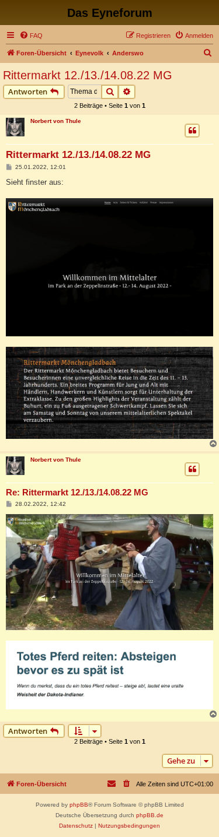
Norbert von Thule (55, 121)
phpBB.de (150, 815)
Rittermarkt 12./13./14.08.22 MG (87, 75)
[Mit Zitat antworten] (192, 131)
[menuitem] (31, 36)
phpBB (78, 804)
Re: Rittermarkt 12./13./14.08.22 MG (77, 492)
